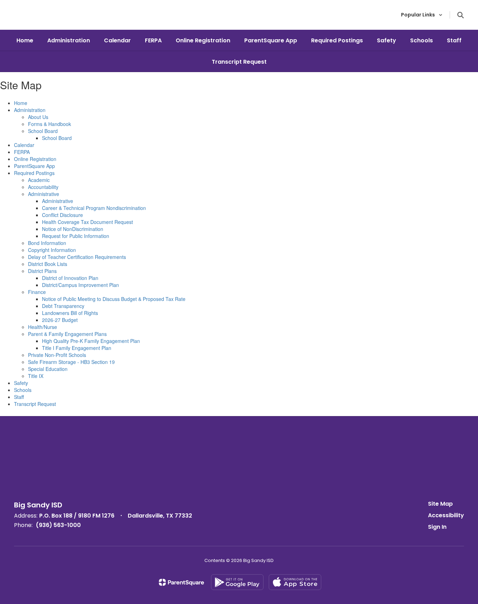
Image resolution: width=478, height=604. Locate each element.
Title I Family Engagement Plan (76, 347)
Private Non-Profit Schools (57, 354)
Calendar (24, 144)
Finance (37, 291)
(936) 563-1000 (58, 525)
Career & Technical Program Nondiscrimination (94, 207)
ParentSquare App (34, 165)
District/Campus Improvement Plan (80, 284)
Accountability (43, 186)
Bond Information (47, 242)
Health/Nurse (42, 326)
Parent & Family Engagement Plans (67, 333)
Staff (19, 396)
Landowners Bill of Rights (70, 312)
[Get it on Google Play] (237, 582)
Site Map (440, 504)
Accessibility (446, 515)
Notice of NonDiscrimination (72, 228)
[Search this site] (460, 15)
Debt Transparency (63, 305)
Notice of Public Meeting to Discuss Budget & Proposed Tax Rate (113, 298)
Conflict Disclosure (62, 214)
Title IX (35, 375)
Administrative (43, 193)
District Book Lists (47, 263)
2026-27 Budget (60, 319)
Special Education (48, 368)
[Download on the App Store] (295, 582)
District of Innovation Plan (70, 277)
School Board (43, 130)
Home (20, 102)
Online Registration (35, 158)
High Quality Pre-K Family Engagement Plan (91, 340)
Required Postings (34, 172)
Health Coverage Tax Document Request (87, 221)
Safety (21, 382)
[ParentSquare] (181, 582)
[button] (422, 15)
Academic (39, 179)
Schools (22, 389)
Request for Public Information (75, 235)
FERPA (22, 151)
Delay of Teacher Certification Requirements (77, 256)
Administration (29, 109)
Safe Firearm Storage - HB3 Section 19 (71, 361)
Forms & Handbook (49, 123)
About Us (38, 116)
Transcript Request (35, 403)
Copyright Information (52, 249)
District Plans (42, 270)
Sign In (437, 527)
